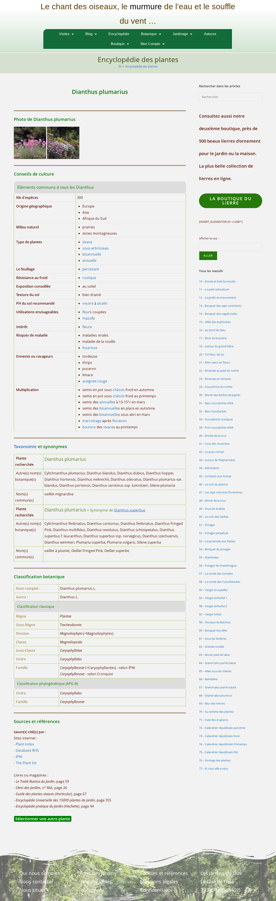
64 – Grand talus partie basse (217, 663)
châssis (119, 389)
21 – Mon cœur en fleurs (214, 362)
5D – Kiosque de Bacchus (215, 622)
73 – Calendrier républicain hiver (219, 736)
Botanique (149, 34)
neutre (87, 303)
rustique (89, 277)
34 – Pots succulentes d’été (216, 427)
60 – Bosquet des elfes (213, 630)
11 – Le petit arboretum (214, 289)
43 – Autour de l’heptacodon (217, 460)
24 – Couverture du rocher (216, 387)
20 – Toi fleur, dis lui (211, 354)
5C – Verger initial (210, 614)
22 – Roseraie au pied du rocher (219, 371)
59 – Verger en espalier (213, 590)
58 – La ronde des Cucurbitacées (219, 582)
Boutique (118, 44)
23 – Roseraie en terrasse (215, 379)
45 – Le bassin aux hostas (215, 476)
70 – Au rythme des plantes (216, 712)
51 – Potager (207, 525)
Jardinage (180, 34)
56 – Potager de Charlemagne (218, 565)
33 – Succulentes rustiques (216, 419)
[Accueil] (120, 66)
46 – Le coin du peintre (213, 484)
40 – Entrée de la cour (212, 436)
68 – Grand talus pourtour (215, 695)
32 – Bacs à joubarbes (212, 411)
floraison (119, 420)
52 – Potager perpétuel (213, 533)
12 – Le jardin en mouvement (217, 297)
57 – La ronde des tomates (216, 573)
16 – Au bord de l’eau (212, 330)
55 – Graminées (209, 557)
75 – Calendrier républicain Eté (218, 752)
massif (87, 318)
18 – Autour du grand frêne (216, 346)
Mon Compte (150, 44)
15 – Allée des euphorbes (215, 322)
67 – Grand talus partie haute (217, 687)
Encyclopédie (118, 34)
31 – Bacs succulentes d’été (216, 403)
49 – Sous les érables (212, 509)
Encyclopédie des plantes (141, 66)
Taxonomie (25, 446)
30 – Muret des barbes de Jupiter (219, 395)
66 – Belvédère (208, 679)
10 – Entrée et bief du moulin (217, 281)
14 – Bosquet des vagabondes (218, 314)
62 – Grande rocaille (211, 646)
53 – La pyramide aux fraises (217, 541)
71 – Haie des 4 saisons (213, 720)
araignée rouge (94, 381)
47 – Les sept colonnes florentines (220, 492)
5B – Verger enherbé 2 (213, 606)
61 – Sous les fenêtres (212, 639)
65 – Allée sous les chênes (215, 671)
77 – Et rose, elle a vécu (213, 768)
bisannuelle (91, 254)
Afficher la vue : (208, 238)
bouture (89, 427)
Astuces (210, 34)
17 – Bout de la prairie (213, 338)
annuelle (89, 260)
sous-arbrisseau (95, 248)
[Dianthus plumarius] (30, 142)
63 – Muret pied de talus (214, 655)
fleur (86, 312)
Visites (64, 34)
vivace (87, 242)
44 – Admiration (209, 468)
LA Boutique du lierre (231, 201)
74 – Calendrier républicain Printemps (223, 744)
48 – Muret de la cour (212, 500)
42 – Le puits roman (211, 452)
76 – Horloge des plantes (215, 760)
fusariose (89, 347)
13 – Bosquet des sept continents (220, 306)
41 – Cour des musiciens (214, 444)
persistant (90, 269)
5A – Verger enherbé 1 (213, 598)
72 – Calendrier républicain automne (222, 728)
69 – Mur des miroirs (212, 703)
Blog (89, 34)
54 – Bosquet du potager (215, 549)
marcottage (91, 420)
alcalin (102, 303)
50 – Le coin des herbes (214, 517)
